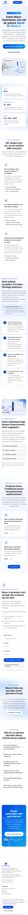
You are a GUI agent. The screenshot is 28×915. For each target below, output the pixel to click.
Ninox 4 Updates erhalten (13, 660)
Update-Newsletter (14, 52)
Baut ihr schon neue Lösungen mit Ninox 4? (13, 755)
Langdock (4, 890)
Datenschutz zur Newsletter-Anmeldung (12, 665)
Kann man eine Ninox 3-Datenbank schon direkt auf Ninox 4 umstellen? (12, 747)
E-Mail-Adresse (8, 635)
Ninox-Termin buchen (14, 834)
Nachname (7, 651)
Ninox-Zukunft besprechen (14, 46)
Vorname (6, 643)
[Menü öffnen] (24, 2)
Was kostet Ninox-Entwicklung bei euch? (13, 779)
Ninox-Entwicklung (6, 893)
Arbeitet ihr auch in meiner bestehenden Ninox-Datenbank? (13, 771)
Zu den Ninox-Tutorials (14, 712)
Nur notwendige (8, 910)
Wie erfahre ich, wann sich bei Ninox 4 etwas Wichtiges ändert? (13, 786)
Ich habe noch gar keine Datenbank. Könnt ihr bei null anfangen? (12, 763)
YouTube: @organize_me (8, 880)
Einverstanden (8, 907)
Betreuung (4, 892)
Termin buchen (14, 566)
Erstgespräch (17, 2)
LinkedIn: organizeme (7, 881)
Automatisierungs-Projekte (8, 888)
